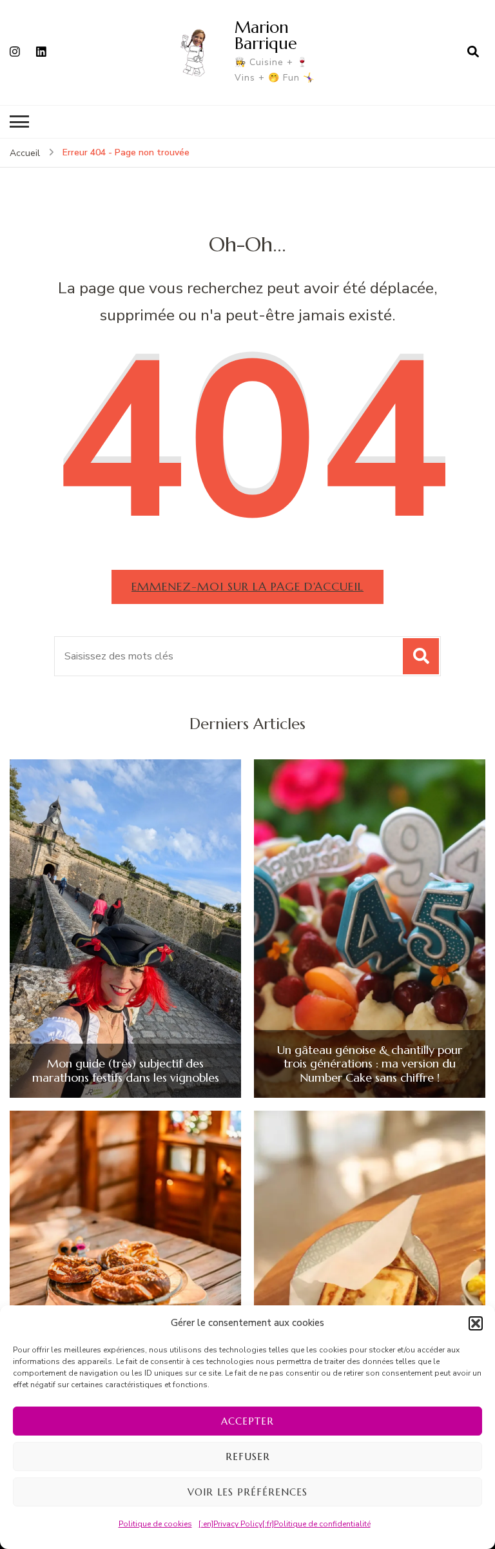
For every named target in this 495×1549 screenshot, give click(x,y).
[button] (475, 1323)
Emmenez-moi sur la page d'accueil (247, 586)
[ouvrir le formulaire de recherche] (473, 52)
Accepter (247, 1421)
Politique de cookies (155, 1524)
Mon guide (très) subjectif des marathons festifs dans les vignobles (125, 1070)
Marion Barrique (266, 35)
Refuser (248, 1456)
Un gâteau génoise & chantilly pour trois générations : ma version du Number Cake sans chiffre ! (369, 1064)
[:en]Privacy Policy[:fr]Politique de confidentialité (285, 1524)
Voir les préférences (247, 1492)
